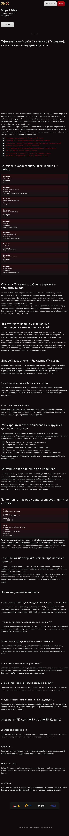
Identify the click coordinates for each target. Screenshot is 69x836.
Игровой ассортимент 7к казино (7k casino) (23, 146)
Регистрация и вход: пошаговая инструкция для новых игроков (31, 148)
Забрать (7, 24)
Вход (61, 4)
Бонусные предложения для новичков (21, 151)
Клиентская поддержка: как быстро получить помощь (27, 156)
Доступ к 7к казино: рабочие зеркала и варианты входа (28, 141)
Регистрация (50, 4)
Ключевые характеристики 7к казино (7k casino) (25, 138)
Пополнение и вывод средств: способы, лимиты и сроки (28, 153)
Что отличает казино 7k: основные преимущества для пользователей (33, 143)
